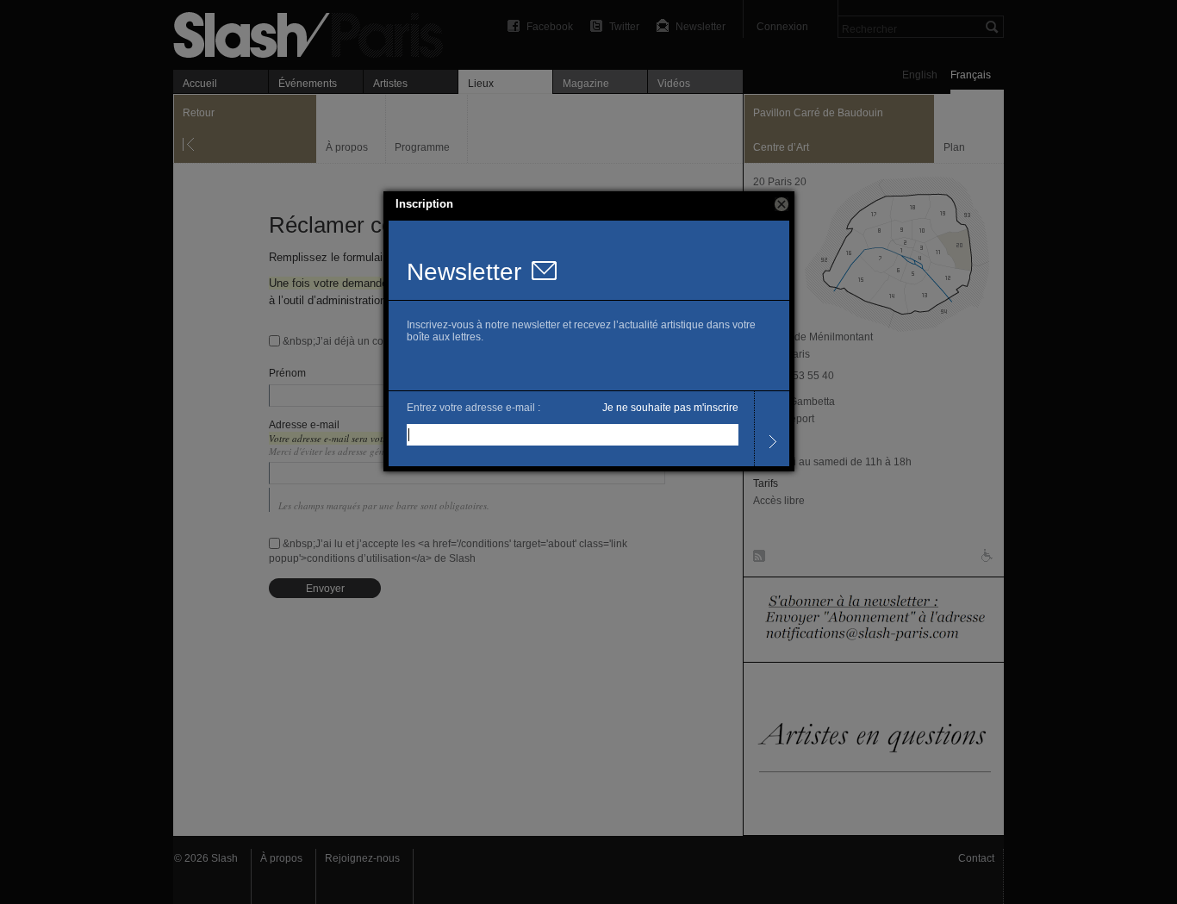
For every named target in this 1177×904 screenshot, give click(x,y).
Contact (976, 858)
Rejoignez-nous (362, 858)
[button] (781, 204)
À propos (281, 858)
